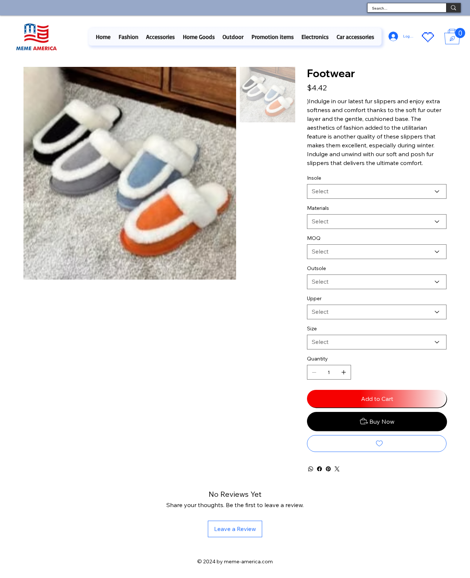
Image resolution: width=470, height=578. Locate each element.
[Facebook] (319, 469)
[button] (128, 37)
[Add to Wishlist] (376, 443)
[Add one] (343, 372)
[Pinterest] (328, 469)
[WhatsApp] (310, 469)
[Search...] (453, 7)
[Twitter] (337, 469)
